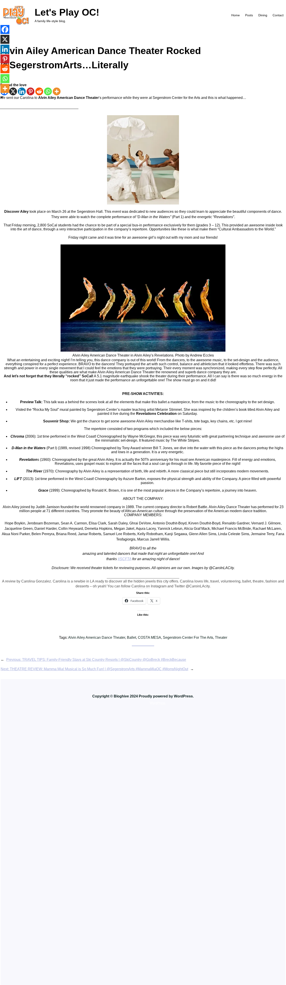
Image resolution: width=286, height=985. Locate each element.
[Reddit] (39, 91)
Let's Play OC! (67, 12)
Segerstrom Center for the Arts (188, 637)
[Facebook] (4, 29)
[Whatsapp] (48, 91)
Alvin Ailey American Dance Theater (96, 637)
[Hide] (2, 97)
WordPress (157, 703)
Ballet (131, 637)
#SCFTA (124, 559)
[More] (57, 91)
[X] (13, 91)
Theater (221, 637)
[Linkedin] (22, 91)
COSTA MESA (149, 637)
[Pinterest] (30, 91)
